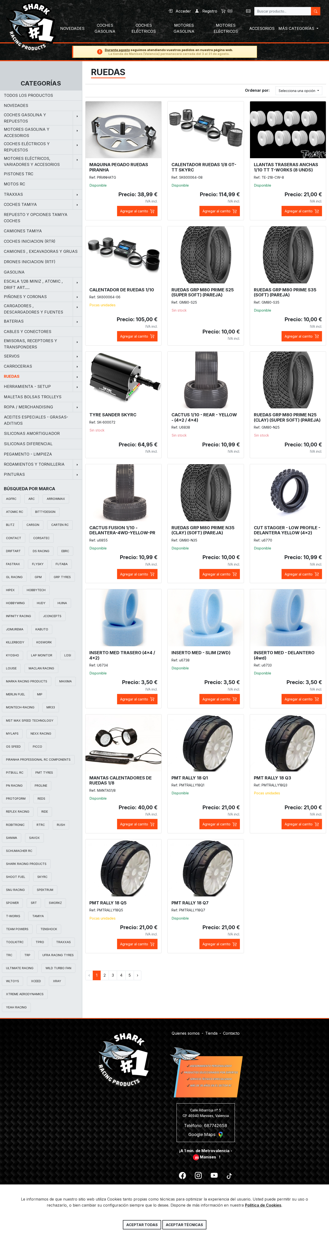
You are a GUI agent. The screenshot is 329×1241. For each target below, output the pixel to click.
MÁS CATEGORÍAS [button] (297, 28)
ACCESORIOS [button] (262, 28)
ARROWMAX (56, 499)
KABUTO (41, 629)
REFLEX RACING (17, 811)
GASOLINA (14, 272)
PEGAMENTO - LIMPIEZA (28, 454)
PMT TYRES (44, 772)
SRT (34, 903)
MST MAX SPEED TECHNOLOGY (29, 720)
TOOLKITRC (15, 942)
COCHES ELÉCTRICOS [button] (144, 28)
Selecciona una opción (297, 91)
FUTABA (62, 564)
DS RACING (41, 551)
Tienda (211, 1033)
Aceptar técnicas (184, 1225)
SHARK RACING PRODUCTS (26, 864)
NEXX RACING (41, 733)
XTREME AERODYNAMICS (25, 994)
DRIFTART (13, 551)
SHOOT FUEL (15, 877)
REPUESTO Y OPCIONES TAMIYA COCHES (35, 217)
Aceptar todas (142, 1225)
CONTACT (13, 538)
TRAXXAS (63, 942)
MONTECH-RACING (20, 707)
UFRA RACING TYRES (58, 955)
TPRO (40, 942)
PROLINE (41, 785)
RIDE (44, 811)
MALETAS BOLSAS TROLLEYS (32, 396)
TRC (9, 955)
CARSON (32, 525)
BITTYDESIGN (45, 512)
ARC (31, 499)
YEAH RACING (16, 1007)
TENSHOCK (48, 929)
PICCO (37, 746)
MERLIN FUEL (15, 694)
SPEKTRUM (45, 890)
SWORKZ (55, 903)
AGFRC (11, 499)
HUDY (41, 603)
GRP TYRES (62, 577)
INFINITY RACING (18, 616)
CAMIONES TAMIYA (23, 231)
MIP (39, 694)
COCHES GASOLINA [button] (105, 28)
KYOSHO (12, 655)
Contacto (231, 1033)
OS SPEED (13, 746)
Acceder (182, 11)
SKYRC (42, 877)
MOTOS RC (14, 184)
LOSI (67, 655)
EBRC (65, 551)
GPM (38, 577)
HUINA (62, 603)
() (230, 11)
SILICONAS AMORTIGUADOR (32, 433)
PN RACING (14, 785)
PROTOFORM (16, 798)
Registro (209, 11)
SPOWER (12, 903)
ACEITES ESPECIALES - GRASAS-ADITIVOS (36, 420)
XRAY (57, 981)
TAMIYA (38, 916)
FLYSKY (38, 564)
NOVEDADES (16, 105)
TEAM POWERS (17, 929)
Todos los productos (28, 95)
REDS (41, 798)
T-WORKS (13, 916)
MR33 (50, 707)
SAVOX (34, 838)
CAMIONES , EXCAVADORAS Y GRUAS (41, 251)
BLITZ (10, 525)
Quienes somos (186, 1033)
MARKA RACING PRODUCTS (26, 681)
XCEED (36, 981)
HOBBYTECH (36, 590)
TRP (27, 955)
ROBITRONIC (15, 825)
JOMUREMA (14, 629)
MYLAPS (12, 733)
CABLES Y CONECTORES (27, 331)
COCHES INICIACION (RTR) (29, 241)
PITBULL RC (14, 772)
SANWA (11, 838)
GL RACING (14, 577)
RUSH (61, 825)
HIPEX (10, 590)
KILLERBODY (15, 642)
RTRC (41, 825)
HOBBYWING (15, 603)
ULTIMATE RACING (19, 968)
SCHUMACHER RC (19, 851)
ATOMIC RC (14, 512)
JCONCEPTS (52, 616)
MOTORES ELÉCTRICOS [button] (226, 28)
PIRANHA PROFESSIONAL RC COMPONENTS (38, 759)
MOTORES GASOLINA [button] (184, 28)
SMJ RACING (15, 890)
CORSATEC (41, 538)
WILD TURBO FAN (58, 968)
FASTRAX (13, 564)
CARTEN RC (60, 525)
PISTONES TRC (18, 173)
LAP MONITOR (41, 655)
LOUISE (11, 668)
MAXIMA (65, 681)
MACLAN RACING (41, 668)
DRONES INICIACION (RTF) (29, 261)
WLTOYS (12, 981)
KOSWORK (44, 642)
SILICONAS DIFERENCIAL (28, 443)
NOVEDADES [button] (72, 28)
